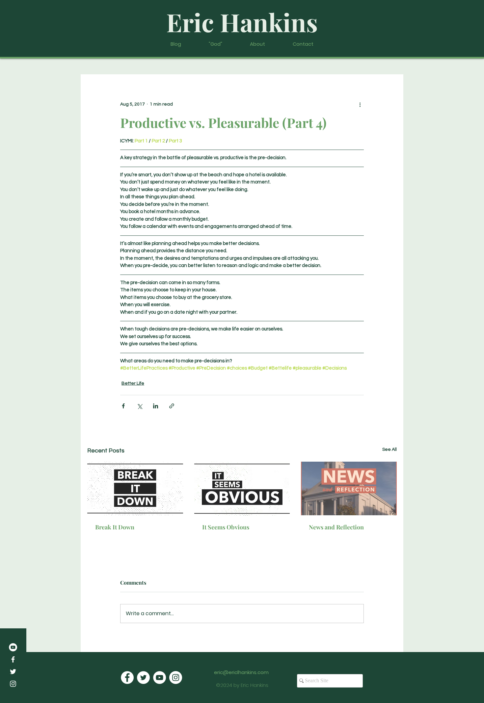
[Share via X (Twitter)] (139, 406)
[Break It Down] (135, 488)
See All (389, 449)
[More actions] (360, 105)
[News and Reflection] (349, 488)
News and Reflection (336, 527)
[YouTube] (13, 647)
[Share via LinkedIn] (155, 406)
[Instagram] (13, 684)
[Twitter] (13, 671)
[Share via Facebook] (123, 406)
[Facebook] (13, 659)
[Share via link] (172, 406)
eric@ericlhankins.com (241, 672)
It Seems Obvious (225, 527)
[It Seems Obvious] (242, 489)
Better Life (132, 383)
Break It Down (114, 527)
